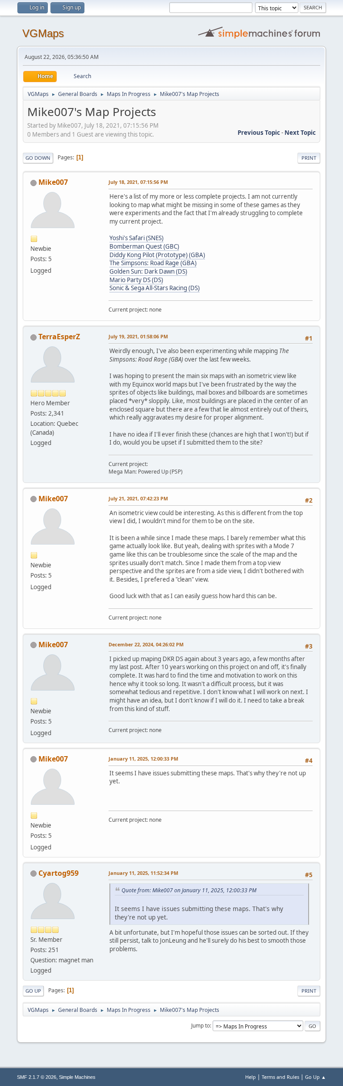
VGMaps (43, 33)
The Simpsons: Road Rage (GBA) (153, 263)
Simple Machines (77, 1077)
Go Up (33, 990)
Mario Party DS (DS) (136, 280)
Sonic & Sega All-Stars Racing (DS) (154, 288)
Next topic (300, 133)
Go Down (37, 157)
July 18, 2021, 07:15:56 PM (138, 182)
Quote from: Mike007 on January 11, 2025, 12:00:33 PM (188, 890)
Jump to (200, 1025)
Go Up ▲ (315, 1077)
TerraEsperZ (59, 336)
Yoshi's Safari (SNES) (136, 238)
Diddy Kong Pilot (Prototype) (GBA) (157, 255)
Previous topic (259, 133)
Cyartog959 (58, 873)
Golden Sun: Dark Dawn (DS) (148, 271)
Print (308, 157)
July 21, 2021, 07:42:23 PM (138, 498)
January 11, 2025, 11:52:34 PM (143, 873)
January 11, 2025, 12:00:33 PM (143, 758)
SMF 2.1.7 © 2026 (36, 1077)
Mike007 (53, 182)
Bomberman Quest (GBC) (144, 246)
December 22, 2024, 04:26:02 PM (146, 644)
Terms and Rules (280, 1077)
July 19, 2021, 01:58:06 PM (138, 336)
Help (250, 1077)
